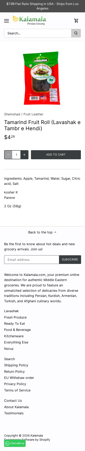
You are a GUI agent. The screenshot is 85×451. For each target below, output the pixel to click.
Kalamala (37, 435)
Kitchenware (14, 336)
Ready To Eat (14, 323)
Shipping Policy (16, 365)
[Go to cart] (76, 20)
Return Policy (14, 371)
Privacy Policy (15, 384)
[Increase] (24, 154)
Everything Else (16, 342)
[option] (42, 78)
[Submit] (76, 33)
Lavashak (11, 311)
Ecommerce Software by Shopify (27, 439)
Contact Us (13, 400)
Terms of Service (17, 390)
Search (9, 359)
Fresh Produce (15, 317)
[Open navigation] (6, 20)
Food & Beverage (17, 330)
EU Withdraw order (19, 378)
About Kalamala (16, 407)
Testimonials (14, 413)
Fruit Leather (33, 114)
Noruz (9, 349)
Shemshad (12, 114)
